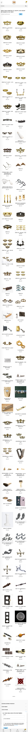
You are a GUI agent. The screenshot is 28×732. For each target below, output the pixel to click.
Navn (5, 714)
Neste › (14, 696)
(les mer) (16, 725)
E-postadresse (7, 718)
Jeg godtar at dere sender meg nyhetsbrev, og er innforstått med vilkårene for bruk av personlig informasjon (14, 724)
